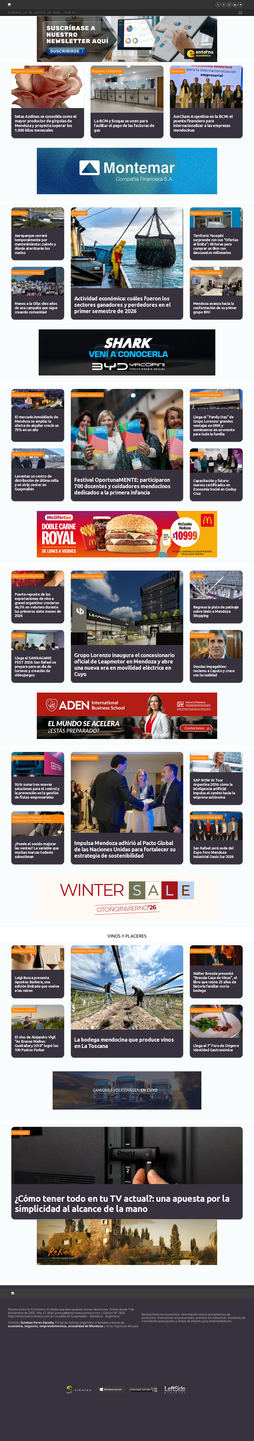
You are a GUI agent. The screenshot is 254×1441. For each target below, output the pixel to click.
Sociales (196, 454)
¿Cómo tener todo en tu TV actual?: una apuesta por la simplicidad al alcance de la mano (122, 1203)
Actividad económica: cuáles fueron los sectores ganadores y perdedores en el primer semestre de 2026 (122, 304)
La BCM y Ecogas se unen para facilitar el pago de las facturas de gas (124, 125)
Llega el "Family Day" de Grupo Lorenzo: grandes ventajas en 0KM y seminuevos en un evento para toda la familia (214, 425)
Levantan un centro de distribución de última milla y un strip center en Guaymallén (37, 482)
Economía (19, 213)
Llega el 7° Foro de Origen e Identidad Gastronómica (216, 1047)
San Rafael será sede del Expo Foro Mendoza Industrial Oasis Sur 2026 (213, 852)
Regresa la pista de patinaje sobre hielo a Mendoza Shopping (216, 611)
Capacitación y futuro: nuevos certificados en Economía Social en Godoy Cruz (214, 487)
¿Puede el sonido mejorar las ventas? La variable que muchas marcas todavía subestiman (37, 850)
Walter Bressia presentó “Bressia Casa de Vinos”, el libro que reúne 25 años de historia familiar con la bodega (215, 982)
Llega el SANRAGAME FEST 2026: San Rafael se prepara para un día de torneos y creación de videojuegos (35, 666)
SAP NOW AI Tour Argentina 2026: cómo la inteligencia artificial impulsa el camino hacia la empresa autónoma (214, 788)
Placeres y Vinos (23, 951)
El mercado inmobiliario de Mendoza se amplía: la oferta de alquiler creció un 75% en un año (37, 423)
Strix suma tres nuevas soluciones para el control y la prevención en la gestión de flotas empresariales (37, 790)
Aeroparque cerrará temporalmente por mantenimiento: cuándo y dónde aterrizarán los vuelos (35, 244)
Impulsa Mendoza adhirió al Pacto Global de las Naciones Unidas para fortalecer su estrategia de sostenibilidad (125, 849)
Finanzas (177, 71)
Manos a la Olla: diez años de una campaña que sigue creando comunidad (36, 307)
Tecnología (199, 758)
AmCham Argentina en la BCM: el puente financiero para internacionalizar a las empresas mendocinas (203, 123)
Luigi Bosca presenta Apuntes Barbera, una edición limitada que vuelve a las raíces (37, 984)
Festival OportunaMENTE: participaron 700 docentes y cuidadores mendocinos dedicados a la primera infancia (122, 486)
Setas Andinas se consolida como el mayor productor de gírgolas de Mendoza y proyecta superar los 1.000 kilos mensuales (45, 123)
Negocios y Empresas (27, 71)
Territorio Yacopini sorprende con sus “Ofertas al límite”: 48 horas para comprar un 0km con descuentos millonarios (215, 244)
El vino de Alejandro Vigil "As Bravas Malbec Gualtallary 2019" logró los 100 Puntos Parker (36, 1043)
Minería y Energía (84, 758)
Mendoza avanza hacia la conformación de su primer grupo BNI (215, 307)
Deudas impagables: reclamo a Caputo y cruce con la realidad (214, 670)
